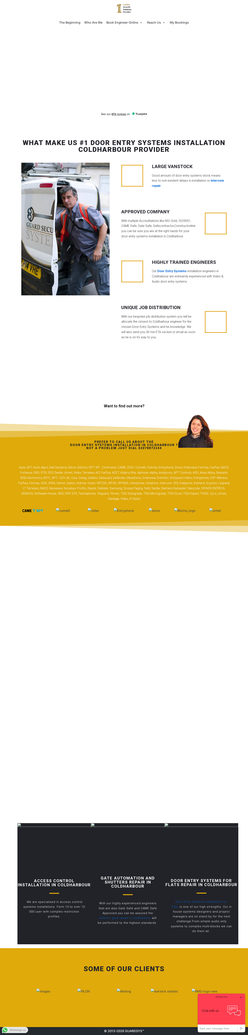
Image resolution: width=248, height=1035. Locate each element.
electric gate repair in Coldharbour (125, 918)
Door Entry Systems (172, 271)
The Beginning (69, 22)
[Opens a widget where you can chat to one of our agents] (221, 1013)
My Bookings (179, 22)
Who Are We (93, 22)
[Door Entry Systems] (124, 8)
